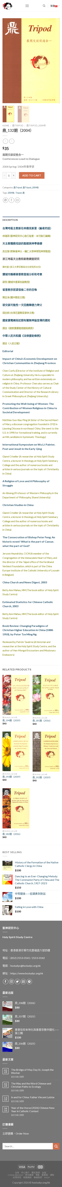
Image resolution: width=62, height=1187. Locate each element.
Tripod (18, 192)
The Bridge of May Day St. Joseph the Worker (32, 1071)
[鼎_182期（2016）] (15, 808)
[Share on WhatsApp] (5, 200)
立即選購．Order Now (15, 1133)
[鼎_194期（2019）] (15, 695)
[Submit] (56, 1146)
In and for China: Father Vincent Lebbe (32, 1097)
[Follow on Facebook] (5, 981)
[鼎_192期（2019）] (46, 752)
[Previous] (8, 60)
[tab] (31, 220)
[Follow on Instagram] (11, 981)
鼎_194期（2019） (12, 720)
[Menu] (27, 6)
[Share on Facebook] (11, 200)
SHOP (47, 1177)
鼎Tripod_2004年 (36, 125)
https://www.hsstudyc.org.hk (26, 973)
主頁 (17, 1172)
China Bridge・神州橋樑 (20, 1175)
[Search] (44, 6)
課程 (52, 1175)
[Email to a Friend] (17, 200)
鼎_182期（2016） (12, 834)
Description (10, 220)
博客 (38, 1175)
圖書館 (45, 1175)
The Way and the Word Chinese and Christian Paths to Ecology (31, 1085)
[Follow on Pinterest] (29, 981)
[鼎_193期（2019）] (15, 751)
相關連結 (27, 1177)
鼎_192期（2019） (42, 777)
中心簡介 (25, 1172)
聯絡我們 (38, 1177)
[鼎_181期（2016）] (46, 695)
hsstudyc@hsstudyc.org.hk (25, 965)
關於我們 (36, 1172)
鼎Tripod (17, 125)
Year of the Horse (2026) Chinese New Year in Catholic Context (32, 1109)
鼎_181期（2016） (42, 720)
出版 (44, 1172)
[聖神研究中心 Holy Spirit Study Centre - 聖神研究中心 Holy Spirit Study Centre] (11, 6)
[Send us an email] (23, 981)
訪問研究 (17, 1177)
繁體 (52, 5)
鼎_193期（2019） (12, 776)
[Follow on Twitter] (17, 981)
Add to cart (31, 175)
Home (5, 125)
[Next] (54, 60)
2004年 (11, 192)
